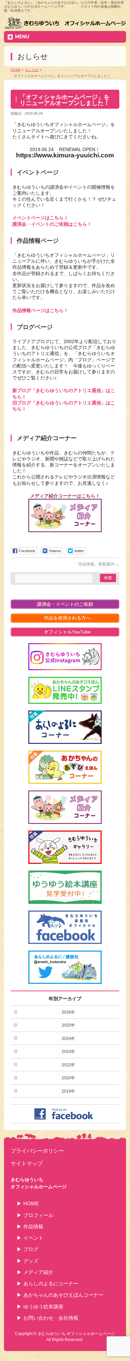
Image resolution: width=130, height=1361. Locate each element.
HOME (31, 1203)
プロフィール (38, 1215)
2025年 (68, 1025)
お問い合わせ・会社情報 (50, 1318)
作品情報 (33, 1226)
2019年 (68, 1091)
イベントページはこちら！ (40, 217)
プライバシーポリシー (37, 1151)
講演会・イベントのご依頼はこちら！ (52, 224)
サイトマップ (27, 1163)
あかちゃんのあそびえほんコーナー (63, 1295)
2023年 (68, 1051)
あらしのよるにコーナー (50, 1283)
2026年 (68, 1012)
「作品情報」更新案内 (96, 564)
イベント (33, 1238)
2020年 (68, 1078)
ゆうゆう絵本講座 (43, 1306)
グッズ (30, 1261)
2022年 (68, 1065)
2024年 (68, 1038)
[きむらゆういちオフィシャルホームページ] (65, 24)
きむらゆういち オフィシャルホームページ (76, 1333)
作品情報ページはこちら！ (40, 310)
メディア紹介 (38, 1272)
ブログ (30, 1249)
